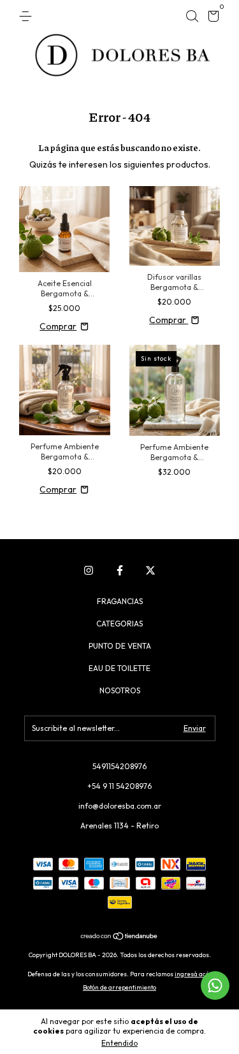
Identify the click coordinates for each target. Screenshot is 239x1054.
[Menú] (27, 16)
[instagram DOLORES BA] (88, 570)
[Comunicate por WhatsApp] (215, 985)
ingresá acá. (193, 974)
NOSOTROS (119, 690)
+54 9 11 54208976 (119, 786)
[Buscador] (192, 16)
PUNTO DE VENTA (120, 646)
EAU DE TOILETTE (119, 668)
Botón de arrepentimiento (119, 987)
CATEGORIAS (119, 623)
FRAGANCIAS (120, 601)
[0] (211, 18)
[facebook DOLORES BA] (120, 570)
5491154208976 (119, 766)
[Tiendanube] (119, 937)
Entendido (119, 1043)
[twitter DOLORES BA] (150, 570)
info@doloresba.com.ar (119, 806)
